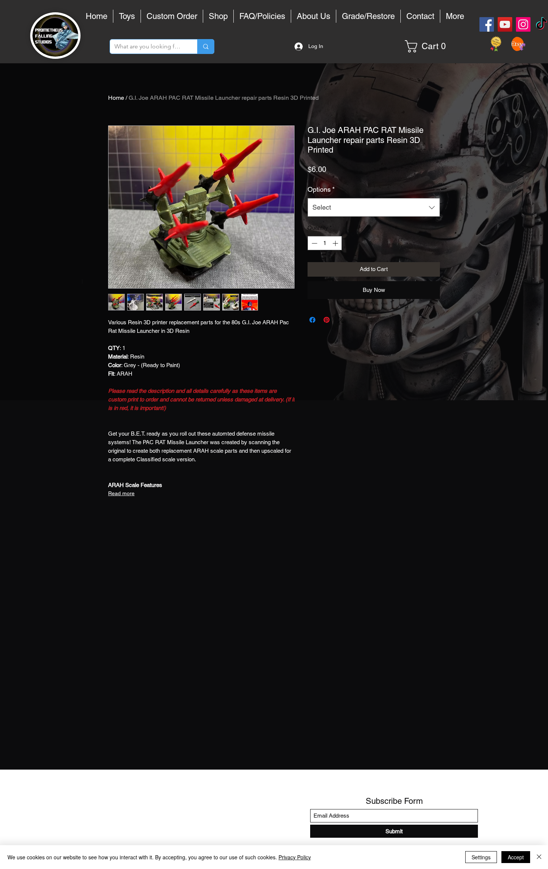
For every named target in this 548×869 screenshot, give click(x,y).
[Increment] (336, 243)
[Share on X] (340, 319)
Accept (516, 857)
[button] (428, 46)
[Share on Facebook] (312, 319)
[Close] (539, 857)
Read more (121, 493)
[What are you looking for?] (205, 46)
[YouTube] (505, 24)
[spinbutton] (325, 243)
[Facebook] (486, 24)
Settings (481, 857)
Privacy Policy (294, 857)
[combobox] (374, 207)
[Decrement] (314, 243)
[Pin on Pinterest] (326, 319)
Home (116, 97)
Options (321, 189)
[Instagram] (523, 24)
